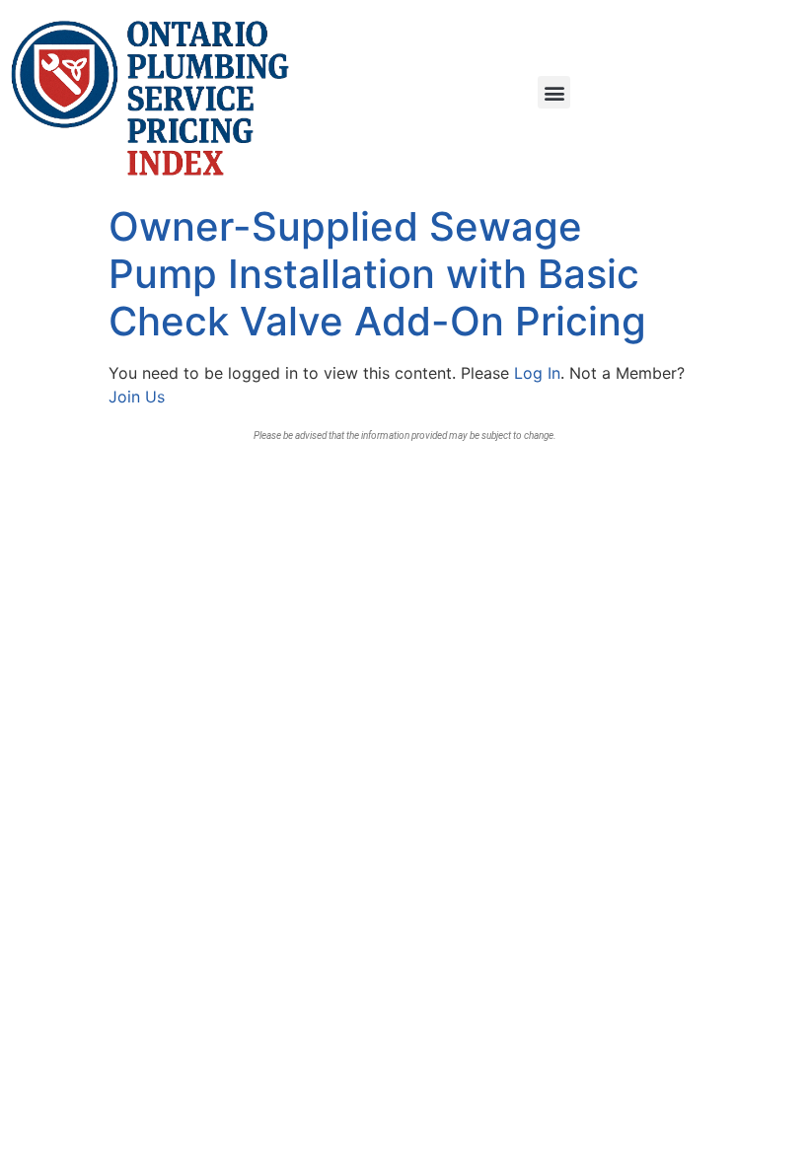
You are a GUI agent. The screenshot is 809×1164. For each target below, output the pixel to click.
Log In (537, 373)
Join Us (137, 396)
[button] (554, 92)
